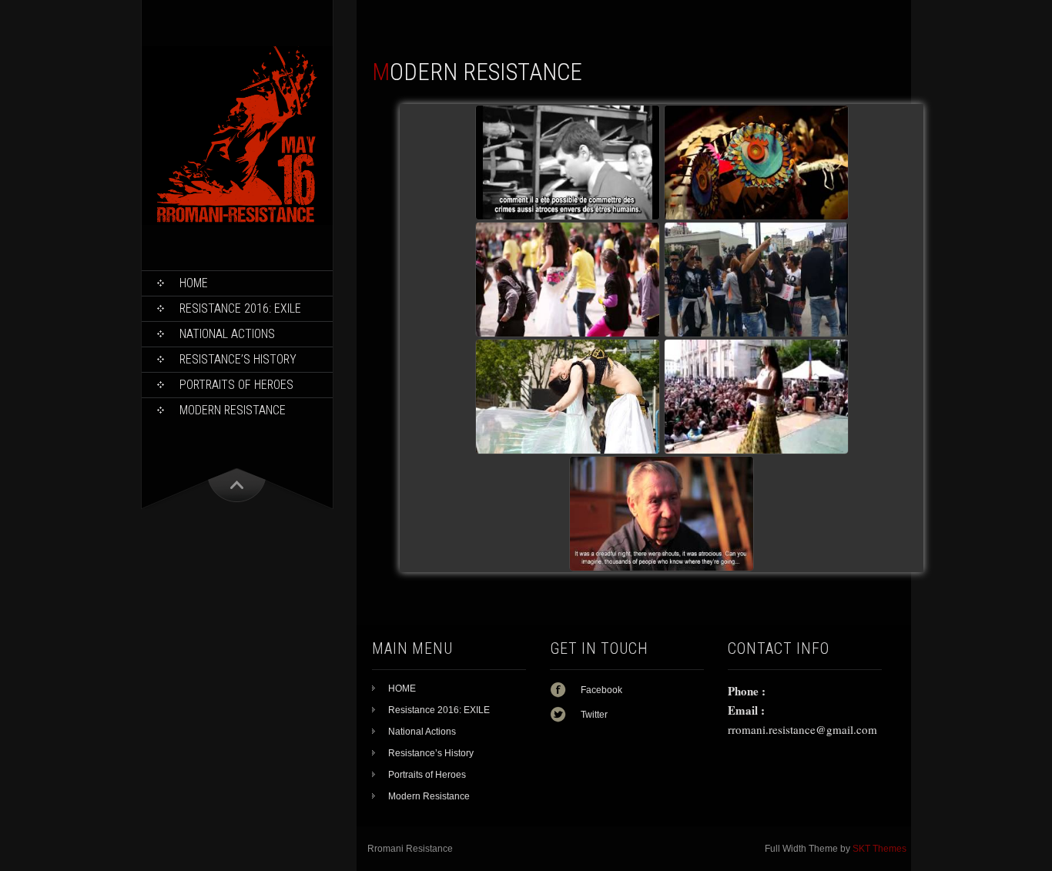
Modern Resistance (232, 410)
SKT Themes (879, 848)
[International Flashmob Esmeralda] (567, 279)
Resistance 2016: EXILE (240, 308)
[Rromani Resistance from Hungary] (661, 513)
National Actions (227, 334)
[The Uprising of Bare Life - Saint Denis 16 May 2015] (567, 162)
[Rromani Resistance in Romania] (756, 279)
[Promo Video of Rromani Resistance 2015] (756, 162)
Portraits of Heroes (236, 384)
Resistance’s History (238, 359)
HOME (193, 283)
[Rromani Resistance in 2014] (567, 396)
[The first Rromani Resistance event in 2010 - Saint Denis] (756, 396)
